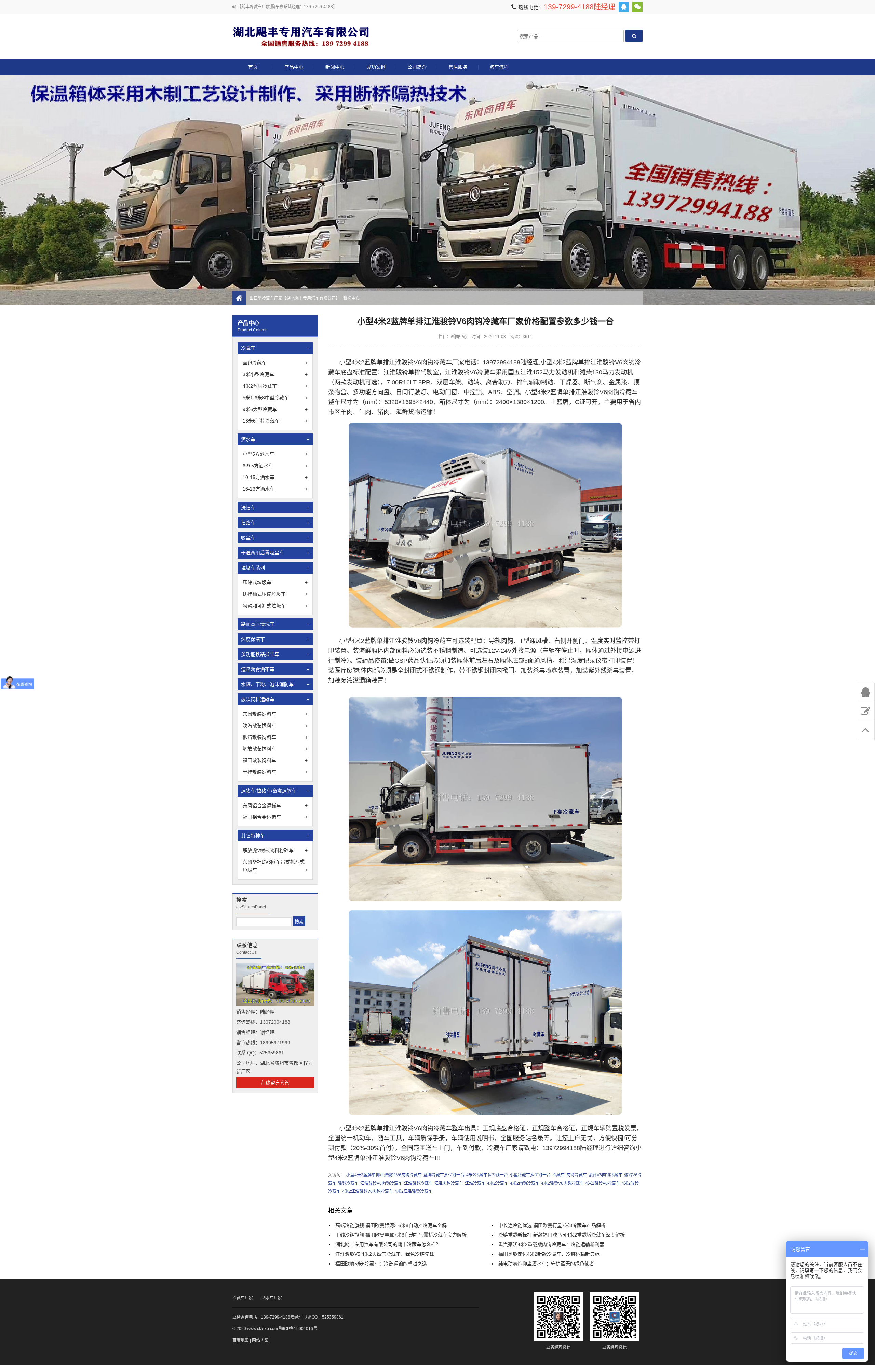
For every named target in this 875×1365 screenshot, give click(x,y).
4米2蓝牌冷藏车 (275, 386)
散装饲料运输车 (275, 699)
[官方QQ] (624, 7)
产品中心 (294, 67)
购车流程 (499, 67)
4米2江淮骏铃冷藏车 (413, 1191)
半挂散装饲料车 (275, 772)
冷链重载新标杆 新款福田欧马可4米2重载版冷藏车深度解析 (561, 1235)
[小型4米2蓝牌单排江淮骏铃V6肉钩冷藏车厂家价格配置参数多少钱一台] (485, 625)
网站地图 (260, 1340)
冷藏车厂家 (242, 1298)
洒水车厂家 (271, 1298)
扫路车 (275, 522)
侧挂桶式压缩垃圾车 (275, 594)
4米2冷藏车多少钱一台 (487, 1175)
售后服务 (458, 67)
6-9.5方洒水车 (275, 465)
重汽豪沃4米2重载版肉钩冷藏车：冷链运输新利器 (551, 1244)
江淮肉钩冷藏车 (448, 1183)
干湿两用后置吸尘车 (275, 552)
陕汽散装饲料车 (275, 725)
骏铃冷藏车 (348, 1183)
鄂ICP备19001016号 (298, 1328)
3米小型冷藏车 (275, 374)
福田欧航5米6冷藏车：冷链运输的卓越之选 (381, 1263)
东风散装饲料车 (275, 714)
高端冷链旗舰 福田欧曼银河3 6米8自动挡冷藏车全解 (391, 1225)
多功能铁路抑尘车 (275, 654)
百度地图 (240, 1340)
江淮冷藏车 (475, 1183)
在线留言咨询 (275, 1083)
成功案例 (376, 67)
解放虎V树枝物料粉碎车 (275, 850)
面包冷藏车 (275, 363)
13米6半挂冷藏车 (275, 421)
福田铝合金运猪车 (275, 817)
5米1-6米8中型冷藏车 (275, 397)
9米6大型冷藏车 (275, 409)
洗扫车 (275, 507)
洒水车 (275, 439)
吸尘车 (275, 537)
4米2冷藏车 (497, 1183)
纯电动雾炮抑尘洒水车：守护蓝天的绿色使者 (546, 1263)
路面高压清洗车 (275, 624)
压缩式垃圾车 (275, 582)
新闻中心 (335, 67)
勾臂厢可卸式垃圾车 (275, 605)
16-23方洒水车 (275, 489)
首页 (253, 67)
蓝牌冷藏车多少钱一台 (444, 1175)
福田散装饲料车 (275, 760)
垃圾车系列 (275, 567)
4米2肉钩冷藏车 (524, 1183)
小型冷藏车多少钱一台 (530, 1175)
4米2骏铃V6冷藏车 (602, 1183)
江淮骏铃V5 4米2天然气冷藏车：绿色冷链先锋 (384, 1254)
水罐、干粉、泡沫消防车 (275, 684)
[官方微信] (637, 7)
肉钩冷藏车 (576, 1175)
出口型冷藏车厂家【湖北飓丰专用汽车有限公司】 (300, 36)
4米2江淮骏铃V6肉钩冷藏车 (367, 1191)
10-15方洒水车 (275, 477)
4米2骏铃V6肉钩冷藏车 (562, 1183)
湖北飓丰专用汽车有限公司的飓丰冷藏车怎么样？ (388, 1244)
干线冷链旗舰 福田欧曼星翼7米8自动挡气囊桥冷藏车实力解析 (401, 1235)
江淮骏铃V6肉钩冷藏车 (381, 1183)
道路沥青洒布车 (275, 669)
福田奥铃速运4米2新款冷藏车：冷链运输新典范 (549, 1254)
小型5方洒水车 (275, 454)
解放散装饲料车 (275, 749)
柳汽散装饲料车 (275, 737)
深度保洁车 (275, 639)
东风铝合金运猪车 (275, 805)
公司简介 (417, 67)
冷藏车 (275, 348)
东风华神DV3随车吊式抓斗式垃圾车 (275, 866)
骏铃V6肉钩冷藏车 (605, 1175)
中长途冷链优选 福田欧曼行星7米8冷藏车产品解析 (552, 1225)
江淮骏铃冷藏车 (418, 1183)
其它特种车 (275, 835)
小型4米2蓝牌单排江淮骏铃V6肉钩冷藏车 (384, 1175)
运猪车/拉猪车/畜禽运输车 (275, 791)
